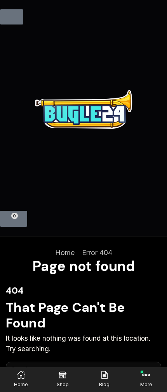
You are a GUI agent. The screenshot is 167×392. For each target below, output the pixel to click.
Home (65, 252)
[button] (11, 16)
